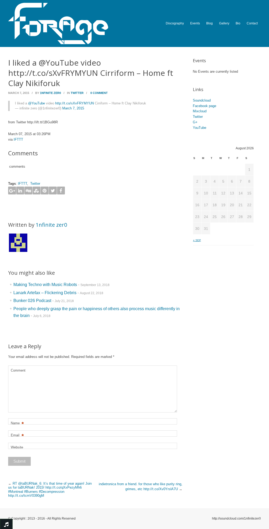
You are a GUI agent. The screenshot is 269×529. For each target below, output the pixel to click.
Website (17, 447)
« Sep (197, 240)
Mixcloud (199, 111)
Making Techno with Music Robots (45, 284)
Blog (209, 23)
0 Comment (99, 92)
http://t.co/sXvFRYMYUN (74, 103)
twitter (77, 92)
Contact (252, 23)
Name (17, 423)
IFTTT (18, 139)
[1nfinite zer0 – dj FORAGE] (72, 23)
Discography (175, 23)
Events (195, 23)
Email (17, 435)
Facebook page (204, 106)
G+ (195, 122)
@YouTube (36, 103)
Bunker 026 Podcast (32, 300)
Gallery (224, 23)
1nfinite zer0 (50, 92)
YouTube (199, 128)
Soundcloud (202, 100)
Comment (18, 370)
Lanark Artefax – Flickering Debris (44, 292)
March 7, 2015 (73, 108)
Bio (238, 23)
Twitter (35, 184)
